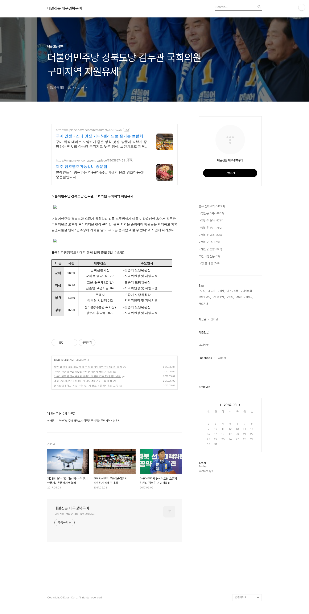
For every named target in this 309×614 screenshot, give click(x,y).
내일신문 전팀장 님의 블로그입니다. (74, 514)
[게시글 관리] (72, 342)
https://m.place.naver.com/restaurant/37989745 (89, 130)
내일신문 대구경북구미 (64, 8)
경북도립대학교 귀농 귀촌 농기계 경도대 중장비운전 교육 (86, 385)
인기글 (214, 319)
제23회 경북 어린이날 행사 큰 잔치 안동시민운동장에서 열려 (88, 367)
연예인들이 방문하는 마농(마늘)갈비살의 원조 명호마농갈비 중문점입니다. (101, 174)
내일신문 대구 (211, 213)
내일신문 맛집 (210, 242)
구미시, (221, 290)
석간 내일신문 (209, 256)
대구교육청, (232, 290)
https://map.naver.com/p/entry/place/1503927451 (90, 160)
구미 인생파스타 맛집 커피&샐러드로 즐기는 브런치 (99, 136)
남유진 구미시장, (244, 297)
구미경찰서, (219, 297)
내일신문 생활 (210, 249)
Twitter (221, 358)
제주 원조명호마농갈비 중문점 (81, 166)
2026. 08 (230, 405)
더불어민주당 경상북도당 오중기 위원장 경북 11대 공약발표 (87, 376)
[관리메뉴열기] (301, 7)
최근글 (202, 319)
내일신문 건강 (210, 227)
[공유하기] (67, 342)
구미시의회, (246, 290)
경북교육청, (205, 297)
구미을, (230, 297)
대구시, (211, 290)
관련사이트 (241, 597)
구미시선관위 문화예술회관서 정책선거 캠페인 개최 (83, 371)
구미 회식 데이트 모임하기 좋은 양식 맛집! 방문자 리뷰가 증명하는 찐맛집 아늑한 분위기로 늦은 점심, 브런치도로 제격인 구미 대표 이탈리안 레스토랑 (101, 144)
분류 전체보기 (212, 206)
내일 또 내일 (210, 263)
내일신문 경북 (61, 359)
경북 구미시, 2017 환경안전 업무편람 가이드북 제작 (83, 380)
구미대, (202, 290)
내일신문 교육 (211, 235)
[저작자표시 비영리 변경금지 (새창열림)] (101, 342)
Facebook (205, 358)
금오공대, (204, 303)
